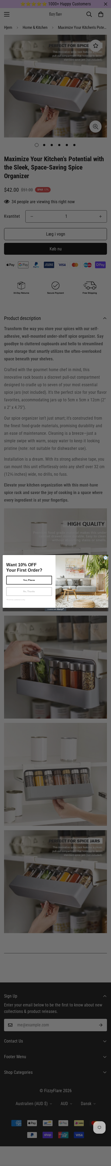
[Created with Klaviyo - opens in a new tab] (55, 609)
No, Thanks (29, 591)
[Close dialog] (105, 558)
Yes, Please (29, 580)
